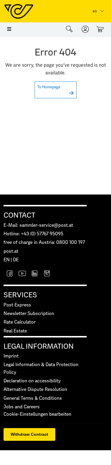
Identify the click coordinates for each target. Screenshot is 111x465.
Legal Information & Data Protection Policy (41, 368)
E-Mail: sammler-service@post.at (38, 225)
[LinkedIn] (34, 274)
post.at (11, 251)
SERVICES (20, 295)
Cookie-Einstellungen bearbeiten (37, 414)
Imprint (11, 356)
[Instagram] (47, 274)
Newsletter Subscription (29, 313)
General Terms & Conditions (33, 398)
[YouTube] (22, 274)
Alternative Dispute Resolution (35, 389)
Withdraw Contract (29, 434)
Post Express (17, 305)
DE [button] (16, 260)
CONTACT (19, 215)
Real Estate (15, 331)
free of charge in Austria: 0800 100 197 (44, 242)
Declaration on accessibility (32, 381)
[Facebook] (10, 274)
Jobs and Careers (22, 407)
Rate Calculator (20, 322)
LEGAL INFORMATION (39, 346)
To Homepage (48, 87)
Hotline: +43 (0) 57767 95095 (33, 234)
